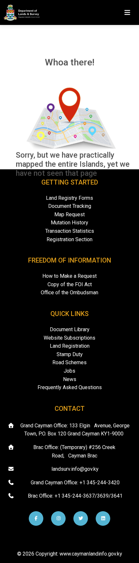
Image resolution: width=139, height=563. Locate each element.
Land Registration (70, 346)
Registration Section (69, 239)
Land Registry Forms (69, 198)
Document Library (70, 329)
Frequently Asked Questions (69, 387)
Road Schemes (69, 362)
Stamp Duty (70, 354)
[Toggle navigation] (127, 12)
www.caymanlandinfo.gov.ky (90, 554)
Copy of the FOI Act (70, 284)
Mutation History (69, 223)
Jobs (69, 371)
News (69, 379)
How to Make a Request (69, 276)
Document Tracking (69, 206)
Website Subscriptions (69, 338)
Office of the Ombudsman (69, 292)
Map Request (69, 214)
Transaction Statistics (69, 231)
